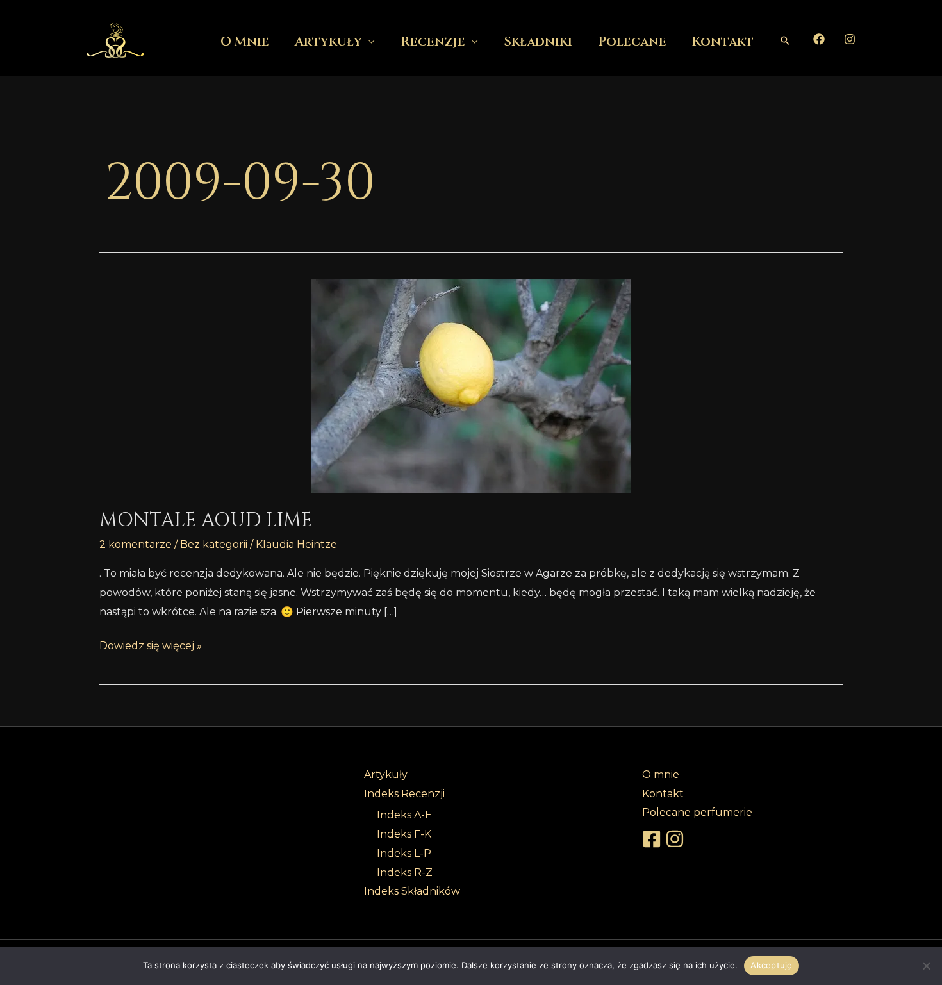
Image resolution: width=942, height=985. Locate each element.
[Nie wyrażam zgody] (926, 965)
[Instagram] (849, 39)
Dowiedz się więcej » (150, 644)
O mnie (244, 41)
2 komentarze (135, 544)
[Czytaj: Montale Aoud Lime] (471, 386)
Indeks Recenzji (404, 794)
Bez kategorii (213, 544)
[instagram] (676, 838)
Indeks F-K (404, 834)
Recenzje (433, 41)
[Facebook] (819, 39)
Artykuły (328, 41)
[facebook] (653, 838)
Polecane (632, 41)
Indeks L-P (404, 853)
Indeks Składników (412, 891)
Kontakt (723, 41)
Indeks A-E (404, 815)
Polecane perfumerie (697, 812)
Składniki (538, 41)
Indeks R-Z (405, 872)
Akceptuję (771, 965)
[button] (785, 40)
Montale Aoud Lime (205, 520)
